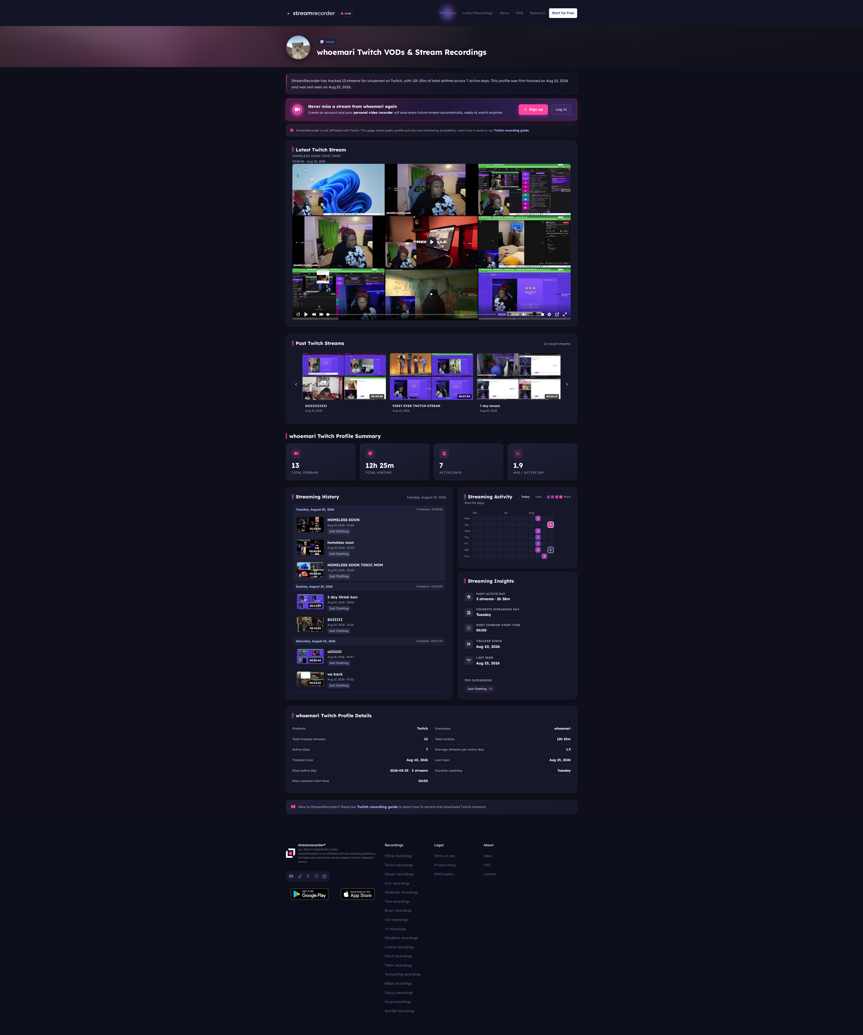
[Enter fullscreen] (564, 314)
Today (525, 496)
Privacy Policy (445, 865)
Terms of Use (444, 856)
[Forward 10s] (321, 314)
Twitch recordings (399, 865)
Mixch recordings (398, 956)
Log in (561, 109)
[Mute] (524, 314)
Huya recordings (398, 1001)
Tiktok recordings (398, 856)
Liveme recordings (399, 947)
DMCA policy (444, 874)
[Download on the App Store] (358, 894)
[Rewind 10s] (313, 314)
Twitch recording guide (511, 130)
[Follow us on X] (308, 876)
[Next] (567, 384)
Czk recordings (396, 919)
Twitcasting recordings (403, 974)
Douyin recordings (399, 874)
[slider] (411, 314)
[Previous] (296, 384)
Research (537, 13)
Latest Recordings (478, 13)
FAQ (519, 13)
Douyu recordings (399, 993)
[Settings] (549, 314)
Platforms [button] (447, 13)
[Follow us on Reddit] (325, 876)
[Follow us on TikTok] (300, 876)
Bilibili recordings (398, 983)
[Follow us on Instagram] (316, 876)
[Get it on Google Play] (310, 894)
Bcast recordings (398, 910)
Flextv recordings (398, 965)
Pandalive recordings (401, 938)
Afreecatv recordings (401, 892)
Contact (490, 874)
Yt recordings (395, 929)
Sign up (535, 109)
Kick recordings (397, 883)
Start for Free (563, 13)
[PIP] (557, 314)
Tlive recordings (397, 901)
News (504, 13)
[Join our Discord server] (291, 876)
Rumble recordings (399, 1011)
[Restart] (298, 314)
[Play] (306, 314)
